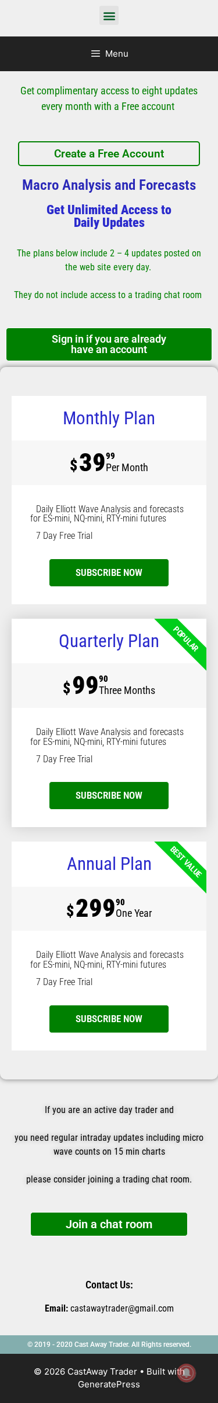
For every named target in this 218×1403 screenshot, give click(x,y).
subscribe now (109, 572)
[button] (109, 15)
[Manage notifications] (186, 1373)
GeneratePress (109, 1384)
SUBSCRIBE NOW (109, 795)
